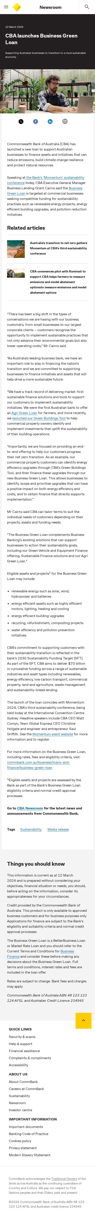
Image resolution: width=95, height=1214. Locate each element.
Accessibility (18, 1065)
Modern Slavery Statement (29, 1155)
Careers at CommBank (26, 1088)
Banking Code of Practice (28, 1133)
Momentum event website (52, 734)
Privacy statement (23, 1148)
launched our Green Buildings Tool (39, 418)
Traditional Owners (64, 1178)
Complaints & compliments (30, 1058)
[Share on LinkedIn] (50, 121)
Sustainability (30, 829)
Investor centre (20, 1110)
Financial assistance (24, 1051)
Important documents (26, 1126)
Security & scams (22, 1036)
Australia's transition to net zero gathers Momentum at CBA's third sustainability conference (58, 248)
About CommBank (23, 1081)
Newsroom (51, 7)
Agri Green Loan (24, 413)
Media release (58, 829)
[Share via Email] (65, 121)
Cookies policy (20, 1141)
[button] (4, 7)
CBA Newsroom (30, 808)
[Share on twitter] (21, 121)
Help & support (20, 1043)
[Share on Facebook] (35, 121)
